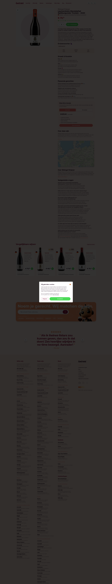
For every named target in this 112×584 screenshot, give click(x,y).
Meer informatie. (56, 294)
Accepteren (60, 298)
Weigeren (45, 298)
